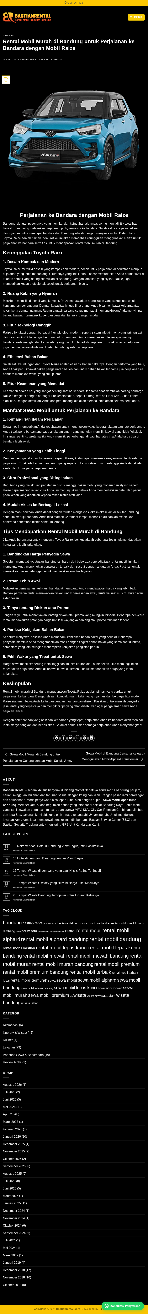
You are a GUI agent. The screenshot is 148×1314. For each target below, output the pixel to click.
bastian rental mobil (113, 923)
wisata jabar (29, 1003)
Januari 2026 (12, 1136)
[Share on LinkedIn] (91, 738)
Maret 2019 (10, 1255)
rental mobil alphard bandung (55, 939)
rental (70, 931)
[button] (136, 17)
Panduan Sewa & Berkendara (23, 1055)
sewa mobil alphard (97, 980)
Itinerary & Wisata (15, 1032)
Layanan (8, 35)
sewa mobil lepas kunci (75, 987)
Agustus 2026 (12, 1084)
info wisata (139, 923)
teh (71, 996)
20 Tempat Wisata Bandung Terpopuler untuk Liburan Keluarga (56, 895)
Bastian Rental (53, 59)
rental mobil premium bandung (36, 972)
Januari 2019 (12, 1262)
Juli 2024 (9, 1240)
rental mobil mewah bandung (97, 956)
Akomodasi (10, 1025)
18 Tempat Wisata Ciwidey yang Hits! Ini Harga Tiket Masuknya (56, 883)
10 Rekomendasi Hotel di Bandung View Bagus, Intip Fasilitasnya (58, 846)
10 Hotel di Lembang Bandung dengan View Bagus (48, 858)
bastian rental (33, 923)
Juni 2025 (9, 1188)
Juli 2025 (9, 1181)
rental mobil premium (117, 964)
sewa (52, 980)
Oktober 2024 (12, 1225)
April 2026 (10, 1114)
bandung (12, 922)
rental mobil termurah (29, 980)
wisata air (92, 995)
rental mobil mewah (44, 956)
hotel (129, 923)
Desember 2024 (14, 1210)
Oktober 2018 (12, 1285)
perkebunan (43, 931)
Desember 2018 (14, 1270)
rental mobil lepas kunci (61, 947)
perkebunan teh (57, 931)
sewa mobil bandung (114, 790)
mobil (15, 426)
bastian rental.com (90, 923)
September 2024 (14, 1233)
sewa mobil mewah (110, 988)
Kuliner (8, 1040)
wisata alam (106, 996)
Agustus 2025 (12, 1173)
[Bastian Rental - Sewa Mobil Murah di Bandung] (27, 17)
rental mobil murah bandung (62, 964)
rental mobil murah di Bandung (96, 243)
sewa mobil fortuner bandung (37, 988)
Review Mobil (12, 1062)
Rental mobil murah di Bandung (24, 691)
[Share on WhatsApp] (56, 738)
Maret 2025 (10, 1196)
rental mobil (89, 930)
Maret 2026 (10, 1121)
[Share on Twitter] (70, 738)
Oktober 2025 (12, 1158)
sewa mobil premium (48, 995)
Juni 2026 (9, 1099)
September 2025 (14, 1166)
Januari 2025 (12, 1203)
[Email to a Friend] (77, 738)
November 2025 (14, 1151)
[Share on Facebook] (63, 738)
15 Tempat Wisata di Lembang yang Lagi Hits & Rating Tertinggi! (57, 870)
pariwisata (29, 931)
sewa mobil (66, 980)
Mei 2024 (9, 1247)
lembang (9, 931)
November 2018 (14, 1277)
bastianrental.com (68, 923)
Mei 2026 (9, 1107)
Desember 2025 (14, 1144)
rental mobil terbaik (90, 972)
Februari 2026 (12, 1129)
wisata (79, 995)
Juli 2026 (9, 1092)
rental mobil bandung (115, 939)
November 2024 (14, 1218)
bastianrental (50, 923)
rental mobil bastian (19, 948)
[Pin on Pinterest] (84, 738)
